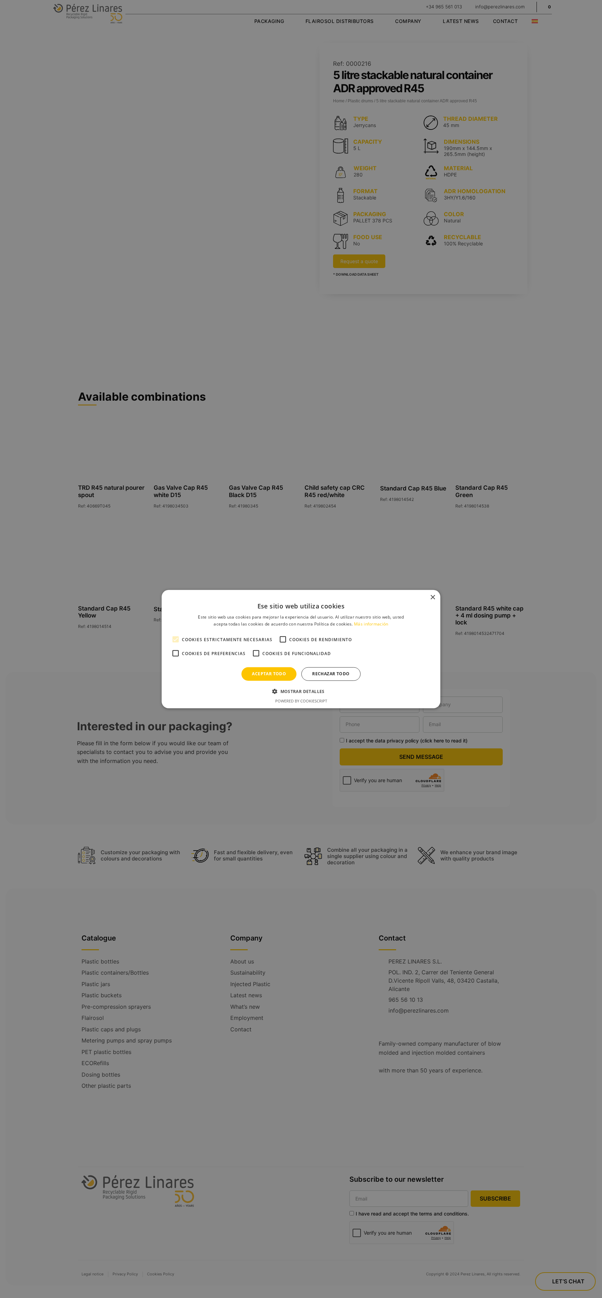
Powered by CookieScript (301, 700)
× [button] (432, 597)
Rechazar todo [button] (330, 674)
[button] (301, 691)
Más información (371, 624)
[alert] (301, 649)
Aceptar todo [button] (269, 674)
